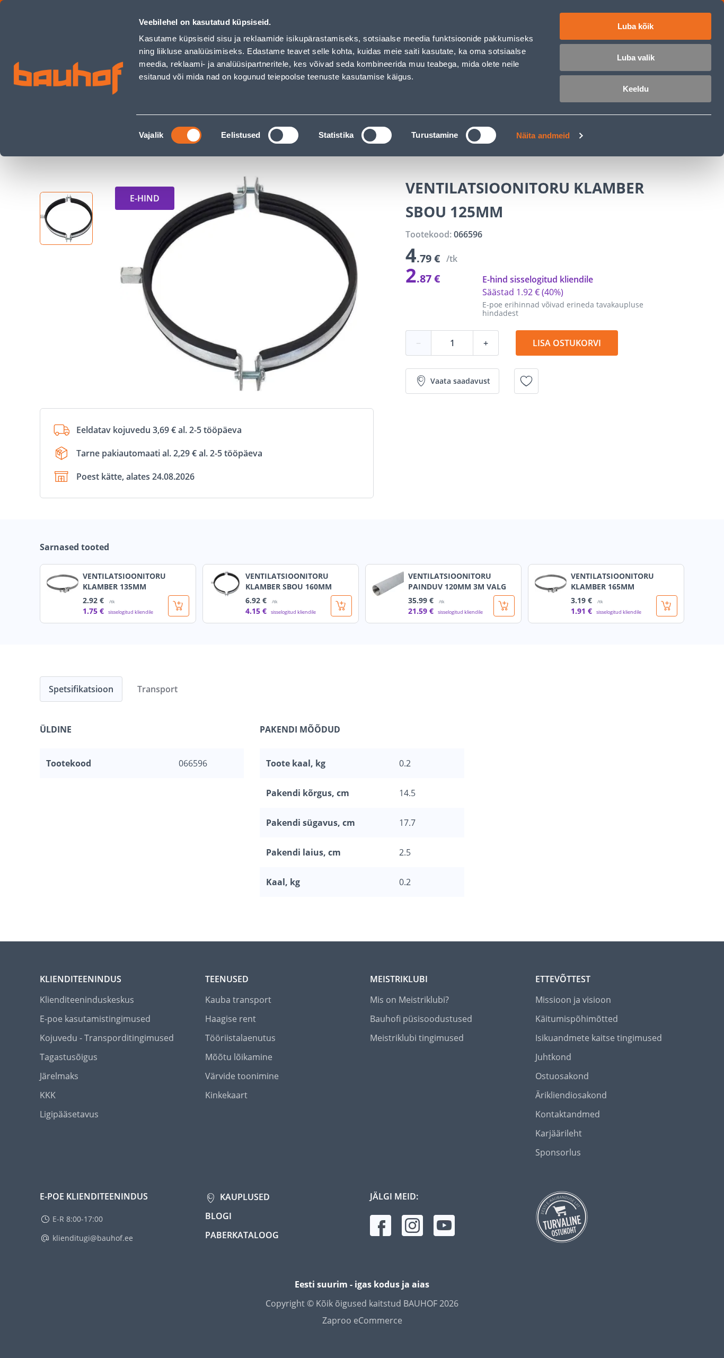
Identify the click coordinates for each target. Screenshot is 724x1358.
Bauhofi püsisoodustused (421, 1019)
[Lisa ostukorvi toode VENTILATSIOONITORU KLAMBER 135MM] (178, 605)
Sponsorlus (558, 1152)
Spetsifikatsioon (81, 689)
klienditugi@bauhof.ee (92, 1238)
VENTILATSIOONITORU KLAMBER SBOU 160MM (288, 581)
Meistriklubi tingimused (417, 1038)
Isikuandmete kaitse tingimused (598, 1038)
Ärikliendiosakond (571, 1095)
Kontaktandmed (567, 1114)
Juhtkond (553, 1057)
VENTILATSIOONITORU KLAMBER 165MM (612, 581)
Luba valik (636, 57)
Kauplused (244, 1197)
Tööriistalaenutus (240, 1038)
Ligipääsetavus (69, 1114)
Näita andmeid (543, 135)
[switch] (283, 135)
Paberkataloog (242, 1235)
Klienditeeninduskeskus (87, 1000)
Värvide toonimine (242, 1076)
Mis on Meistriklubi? (409, 1000)
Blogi (218, 1216)
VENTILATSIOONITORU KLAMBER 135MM (124, 581)
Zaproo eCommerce (362, 1320)
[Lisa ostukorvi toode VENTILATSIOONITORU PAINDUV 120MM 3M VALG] (504, 605)
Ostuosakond (562, 1076)
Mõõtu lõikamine (238, 1057)
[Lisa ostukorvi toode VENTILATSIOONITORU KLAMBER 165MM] (666, 605)
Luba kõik (635, 26)
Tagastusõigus (69, 1057)
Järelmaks (59, 1076)
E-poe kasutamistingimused (95, 1019)
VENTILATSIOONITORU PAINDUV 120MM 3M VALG (457, 581)
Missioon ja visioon (573, 1000)
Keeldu (636, 88)
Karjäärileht (558, 1133)
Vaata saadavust (460, 381)
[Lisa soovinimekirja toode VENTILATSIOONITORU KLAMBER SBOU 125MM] (526, 381)
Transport (157, 689)
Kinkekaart (226, 1095)
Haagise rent (230, 1019)
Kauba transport (238, 1000)
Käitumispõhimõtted (576, 1019)
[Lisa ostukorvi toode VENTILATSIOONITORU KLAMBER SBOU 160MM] (341, 605)
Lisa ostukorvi (567, 343)
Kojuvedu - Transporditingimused (107, 1038)
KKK (48, 1095)
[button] (66, 218)
